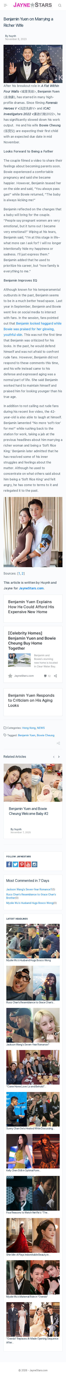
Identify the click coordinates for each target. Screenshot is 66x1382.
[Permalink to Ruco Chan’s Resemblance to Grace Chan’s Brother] (33, 983)
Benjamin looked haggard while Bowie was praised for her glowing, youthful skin (33, 329)
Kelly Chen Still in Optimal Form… (23, 1170)
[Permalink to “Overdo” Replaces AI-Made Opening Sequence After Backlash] (33, 1319)
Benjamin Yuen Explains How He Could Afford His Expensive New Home (31, 606)
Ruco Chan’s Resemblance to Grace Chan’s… (30, 1002)
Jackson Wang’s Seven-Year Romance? (29, 889)
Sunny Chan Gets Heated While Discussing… (30, 1128)
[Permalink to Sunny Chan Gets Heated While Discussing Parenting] (33, 1109)
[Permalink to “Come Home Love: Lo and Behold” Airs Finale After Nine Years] (33, 1067)
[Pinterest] (22, 864)
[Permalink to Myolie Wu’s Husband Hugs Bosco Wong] (33, 941)
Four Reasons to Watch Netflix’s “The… (27, 1212)
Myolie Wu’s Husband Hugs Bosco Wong (29, 903)
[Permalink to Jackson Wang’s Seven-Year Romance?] (33, 1025)
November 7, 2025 (21, 832)
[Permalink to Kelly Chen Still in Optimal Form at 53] (33, 1151)
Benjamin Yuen (26, 735)
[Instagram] (34, 864)
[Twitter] (15, 864)
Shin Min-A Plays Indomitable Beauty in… (28, 1254)
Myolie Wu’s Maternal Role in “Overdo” (27, 1296)
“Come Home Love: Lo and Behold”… (26, 1086)
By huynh (10, 36)
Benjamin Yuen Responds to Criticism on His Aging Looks (31, 700)
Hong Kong (29, 728)
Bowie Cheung (45, 735)
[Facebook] (9, 864)
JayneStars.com (31, 588)
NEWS (41, 728)
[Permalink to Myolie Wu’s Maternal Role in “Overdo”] (33, 1277)
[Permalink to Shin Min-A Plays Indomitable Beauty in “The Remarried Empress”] (33, 1235)
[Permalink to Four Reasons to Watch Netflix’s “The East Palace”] (33, 1193)
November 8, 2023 (16, 39)
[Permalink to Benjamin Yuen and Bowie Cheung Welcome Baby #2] (33, 783)
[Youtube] (28, 864)
